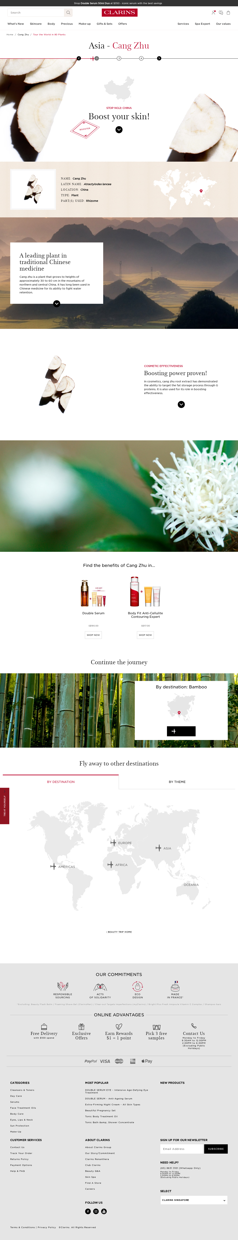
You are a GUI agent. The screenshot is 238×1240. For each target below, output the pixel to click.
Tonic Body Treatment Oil (101, 1116)
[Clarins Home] (120, 12)
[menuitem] (213, 12)
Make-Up (15, 1131)
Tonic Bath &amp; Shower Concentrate (109, 1122)
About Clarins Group (98, 1147)
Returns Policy (19, 1159)
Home (10, 34)
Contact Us (17, 1147)
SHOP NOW (93, 635)
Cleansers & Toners (22, 1090)
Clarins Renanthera (97, 1159)
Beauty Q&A (92, 1171)
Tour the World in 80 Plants (49, 34)
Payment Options (21, 1165)
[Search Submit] (68, 13)
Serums (14, 1102)
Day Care (16, 1096)
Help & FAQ (17, 1171)
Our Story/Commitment (100, 1153)
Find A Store (93, 1183)
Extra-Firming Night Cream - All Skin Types (112, 1104)
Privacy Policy (47, 1227)
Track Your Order (21, 1153)
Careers (90, 1189)
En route (184, 731)
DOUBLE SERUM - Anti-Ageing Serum (108, 1098)
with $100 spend (44, 1034)
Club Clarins (93, 1165)
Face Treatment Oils (23, 1108)
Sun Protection (19, 1125)
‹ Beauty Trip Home (119, 932)
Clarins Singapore (175, 1200)
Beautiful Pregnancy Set (100, 1110)
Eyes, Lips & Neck (21, 1119)
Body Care (17, 1114)
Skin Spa (90, 1177)
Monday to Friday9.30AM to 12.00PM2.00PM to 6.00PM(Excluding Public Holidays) (194, 1040)
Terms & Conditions (22, 1227)
